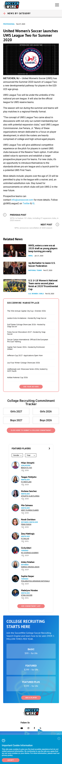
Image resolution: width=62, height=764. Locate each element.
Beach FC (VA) (26, 468)
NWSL (30, 256)
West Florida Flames (30, 510)
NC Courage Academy (30, 553)
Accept (10, 760)
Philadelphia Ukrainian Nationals (35, 581)
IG (33, 203)
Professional (9, 24)
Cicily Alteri (26, 547)
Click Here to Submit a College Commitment (31, 430)
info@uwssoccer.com (22, 199)
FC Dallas (25, 539)
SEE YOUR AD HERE (31, 387)
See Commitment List (31, 606)
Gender (16, 455)
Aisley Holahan (27, 562)
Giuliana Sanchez (29, 491)
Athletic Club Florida (30, 496)
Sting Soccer (26, 595)
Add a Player (31, 698)
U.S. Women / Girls (36, 294)
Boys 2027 (16, 420)
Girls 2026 (46, 411)
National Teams (35, 270)
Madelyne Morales (29, 590)
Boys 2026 (46, 420)
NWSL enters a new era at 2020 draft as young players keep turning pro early (42, 248)
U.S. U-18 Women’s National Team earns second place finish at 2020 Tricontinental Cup (43, 285)
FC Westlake (26, 482)
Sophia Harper (27, 576)
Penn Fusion (26, 524)
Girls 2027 (16, 411)
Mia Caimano (27, 505)
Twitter (26, 203)
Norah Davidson (28, 519)
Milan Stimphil (27, 462)
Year (28, 455)
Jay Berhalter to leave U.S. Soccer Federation (41, 264)
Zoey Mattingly (27, 533)
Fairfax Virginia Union (30, 567)
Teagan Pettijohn (28, 477)
